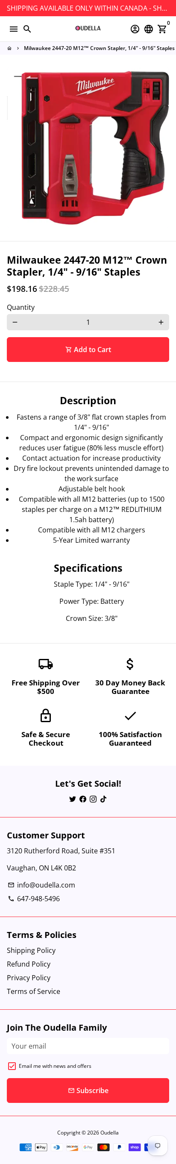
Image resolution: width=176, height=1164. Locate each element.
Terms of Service (33, 991)
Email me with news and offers (55, 1066)
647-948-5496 (34, 898)
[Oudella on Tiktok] (103, 799)
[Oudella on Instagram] (93, 799)
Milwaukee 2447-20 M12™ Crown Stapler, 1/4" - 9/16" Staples (99, 48)
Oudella (109, 1132)
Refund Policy (28, 964)
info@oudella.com (41, 885)
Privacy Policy (28, 977)
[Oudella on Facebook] (82, 799)
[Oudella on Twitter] (72, 799)
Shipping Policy (31, 950)
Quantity (21, 307)
